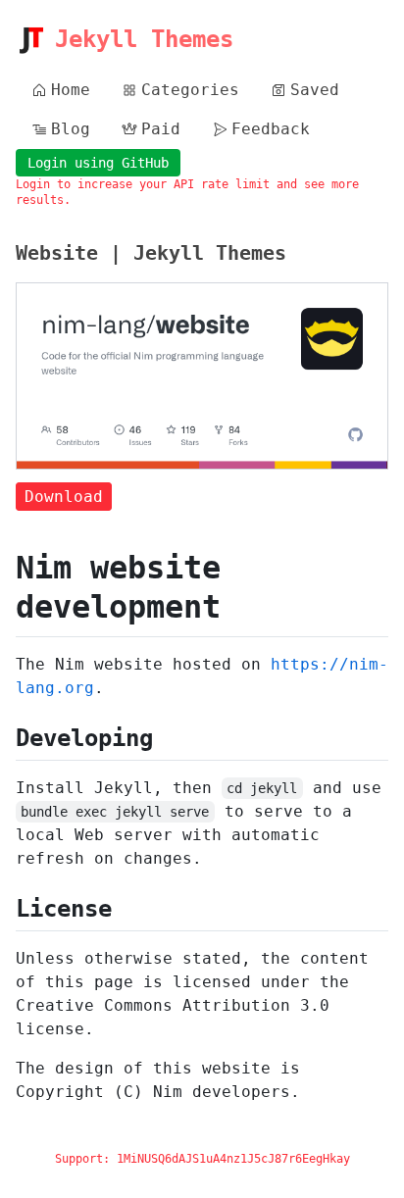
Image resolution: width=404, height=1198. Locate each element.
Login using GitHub (98, 163)
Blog (70, 129)
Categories (190, 89)
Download (64, 496)
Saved (314, 89)
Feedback (270, 129)
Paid (160, 129)
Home (70, 89)
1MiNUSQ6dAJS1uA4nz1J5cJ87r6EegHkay (233, 1159)
